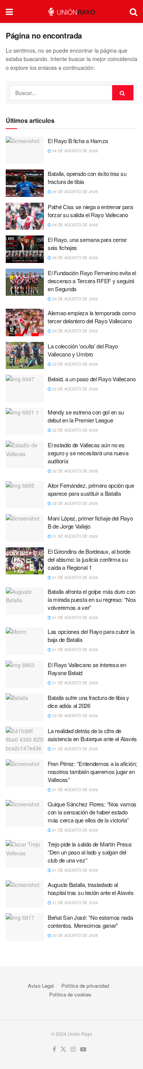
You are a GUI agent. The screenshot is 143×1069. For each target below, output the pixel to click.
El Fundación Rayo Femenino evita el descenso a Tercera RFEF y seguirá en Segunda (92, 281)
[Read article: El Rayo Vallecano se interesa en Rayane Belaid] (25, 674)
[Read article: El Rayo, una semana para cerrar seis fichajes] (25, 249)
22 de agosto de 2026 (74, 364)
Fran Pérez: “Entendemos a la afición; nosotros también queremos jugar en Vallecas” (92, 771)
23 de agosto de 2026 (74, 299)
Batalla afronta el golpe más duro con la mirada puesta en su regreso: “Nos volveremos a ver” (92, 599)
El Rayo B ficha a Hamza (78, 141)
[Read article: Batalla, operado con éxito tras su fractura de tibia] (25, 183)
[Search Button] (133, 11)
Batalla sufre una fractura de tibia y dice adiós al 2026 (88, 701)
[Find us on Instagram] (73, 1049)
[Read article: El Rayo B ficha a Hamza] (25, 150)
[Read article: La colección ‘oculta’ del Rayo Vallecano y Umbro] (25, 355)
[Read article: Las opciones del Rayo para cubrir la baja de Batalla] (25, 641)
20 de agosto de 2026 (74, 935)
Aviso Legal (41, 985)
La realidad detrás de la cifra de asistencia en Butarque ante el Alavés (92, 735)
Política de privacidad (85, 985)
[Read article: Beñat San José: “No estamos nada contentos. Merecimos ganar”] (25, 927)
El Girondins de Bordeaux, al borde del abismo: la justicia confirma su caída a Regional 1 (89, 559)
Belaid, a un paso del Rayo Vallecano (91, 379)
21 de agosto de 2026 (74, 536)
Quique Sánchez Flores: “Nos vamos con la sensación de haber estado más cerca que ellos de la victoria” (92, 812)
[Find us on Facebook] (54, 1049)
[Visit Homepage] (71, 11)
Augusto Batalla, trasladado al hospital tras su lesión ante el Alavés (91, 888)
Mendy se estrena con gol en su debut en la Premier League (86, 416)
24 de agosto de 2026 (74, 150)
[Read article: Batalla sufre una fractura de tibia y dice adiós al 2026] (25, 707)
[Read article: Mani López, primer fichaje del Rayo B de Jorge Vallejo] (25, 528)
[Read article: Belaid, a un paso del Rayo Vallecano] (25, 388)
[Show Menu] (9, 11)
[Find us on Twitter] (63, 1049)
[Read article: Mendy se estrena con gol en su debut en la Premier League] (25, 421)
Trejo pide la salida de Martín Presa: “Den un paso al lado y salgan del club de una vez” (90, 852)
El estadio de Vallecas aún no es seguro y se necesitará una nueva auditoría (88, 453)
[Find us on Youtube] (83, 1049)
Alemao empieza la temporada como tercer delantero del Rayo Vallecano (91, 317)
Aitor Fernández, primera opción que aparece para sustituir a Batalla (91, 489)
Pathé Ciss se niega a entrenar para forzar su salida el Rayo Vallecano (90, 211)
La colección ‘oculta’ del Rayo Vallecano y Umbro (83, 350)
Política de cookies (70, 994)
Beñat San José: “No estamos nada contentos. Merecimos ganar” (90, 921)
